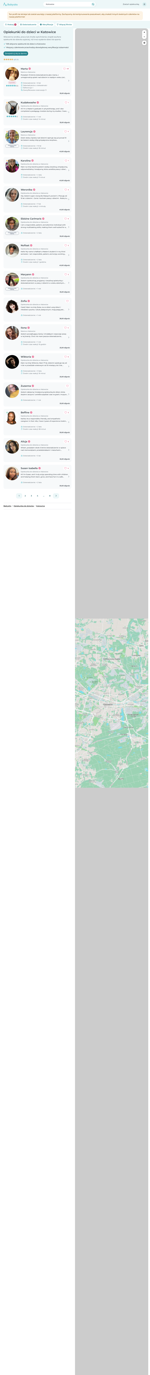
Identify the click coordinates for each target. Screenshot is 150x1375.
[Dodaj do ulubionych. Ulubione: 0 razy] (67, 301)
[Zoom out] (144, 37)
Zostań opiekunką (131, 4)
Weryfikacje (47, 25)
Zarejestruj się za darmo (16, 53)
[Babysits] (11, 4)
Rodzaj (11, 25)
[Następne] (56, 495)
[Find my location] (144, 43)
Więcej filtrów (65, 25)
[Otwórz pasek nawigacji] (144, 4)
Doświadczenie (29, 25)
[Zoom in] (144, 32)
